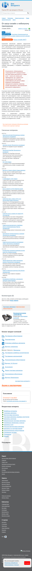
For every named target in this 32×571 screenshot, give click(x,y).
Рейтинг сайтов (5, 490)
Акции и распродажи (11, 385)
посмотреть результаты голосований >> (17, 401)
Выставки (4, 508)
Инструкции (5, 468)
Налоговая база (6, 506)
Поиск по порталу (6, 496)
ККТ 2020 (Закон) (7, 162)
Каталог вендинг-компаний (11, 332)
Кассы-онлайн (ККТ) (20, 39)
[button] (14, 300)
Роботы (6, 436)
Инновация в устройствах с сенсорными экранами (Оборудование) (13, 279)
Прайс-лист (5, 462)
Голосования (7, 393)
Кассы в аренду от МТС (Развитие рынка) (13, 189)
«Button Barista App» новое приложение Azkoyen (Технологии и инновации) (13, 261)
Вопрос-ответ (5, 514)
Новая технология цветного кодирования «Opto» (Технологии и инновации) (13, 242)
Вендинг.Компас (6, 482)
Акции (3, 474)
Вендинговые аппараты (10, 407)
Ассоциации (9, 367)
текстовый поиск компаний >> (22, 381)
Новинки (4, 460)
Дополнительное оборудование (15, 360)
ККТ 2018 (8, 32)
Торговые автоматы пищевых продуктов (16, 417)
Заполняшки (5, 480)
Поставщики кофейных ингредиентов (17, 353)
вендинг (23, 555)
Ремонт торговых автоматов (13, 370)
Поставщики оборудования (13, 336)
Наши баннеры (5, 528)
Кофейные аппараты (10, 411)
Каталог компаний (6, 466)
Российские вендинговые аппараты (11, 472)
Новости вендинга (19, 18)
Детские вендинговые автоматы (14, 426)
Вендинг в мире (6, 516)
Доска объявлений (6, 486)
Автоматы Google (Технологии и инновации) (14, 145)
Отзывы (4, 470)
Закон (14, 19)
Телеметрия (7, 434)
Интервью (4, 510)
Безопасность (5, 512)
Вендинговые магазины (11, 415)
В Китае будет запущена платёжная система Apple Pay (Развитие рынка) (14, 251)
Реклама (4, 530)
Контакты (4, 522)
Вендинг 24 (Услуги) (11, 363)
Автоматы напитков (10, 419)
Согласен (27, 563)
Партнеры (4, 526)
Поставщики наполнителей (13, 356)
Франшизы (16, 350)
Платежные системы (10, 432)
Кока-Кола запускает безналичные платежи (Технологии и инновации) (14, 135)
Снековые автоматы (10, 413)
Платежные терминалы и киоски (14, 423)
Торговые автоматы (9, 307)
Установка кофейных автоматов (15, 343)
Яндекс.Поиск (5, 498)
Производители (10, 339)
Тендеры (4, 492)
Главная (4, 18)
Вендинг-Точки (5, 488)
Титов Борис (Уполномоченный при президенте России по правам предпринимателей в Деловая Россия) (16, 36)
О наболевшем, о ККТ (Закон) (10, 179)
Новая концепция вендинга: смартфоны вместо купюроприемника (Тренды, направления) (12, 226)
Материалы (10, 18)
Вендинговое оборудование (9, 458)
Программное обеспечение (13, 374)
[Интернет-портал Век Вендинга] (16, 5)
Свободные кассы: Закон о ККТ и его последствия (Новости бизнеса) (12, 199)
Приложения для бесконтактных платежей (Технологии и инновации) (13, 234)
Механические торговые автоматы (15, 421)
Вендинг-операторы (11, 346)
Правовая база (5, 504)
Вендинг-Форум (6, 484)
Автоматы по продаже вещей (13, 428)
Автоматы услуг (8, 424)
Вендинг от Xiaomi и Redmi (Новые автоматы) (14, 170)
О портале (4, 524)
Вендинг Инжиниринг (12, 377)
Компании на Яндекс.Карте (8, 464)
